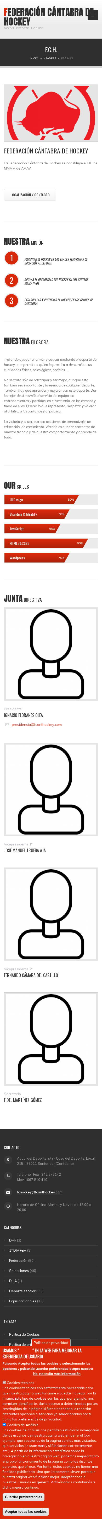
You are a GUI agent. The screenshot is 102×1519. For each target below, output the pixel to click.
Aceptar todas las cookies (26, 1512)
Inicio (34, 58)
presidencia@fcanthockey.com (37, 724)
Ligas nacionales (22, 1301)
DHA (13, 1281)
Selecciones (19, 1271)
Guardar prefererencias (23, 1497)
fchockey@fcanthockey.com (40, 1192)
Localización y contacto (30, 194)
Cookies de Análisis (22, 1425)
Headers (49, 58)
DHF (12, 1240)
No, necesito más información (57, 1374)
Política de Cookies (24, 1334)
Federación (18, 1260)
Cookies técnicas (20, 1383)
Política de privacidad (26, 1344)
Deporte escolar (22, 1291)
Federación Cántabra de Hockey (49, 17)
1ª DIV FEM (17, 1250)
